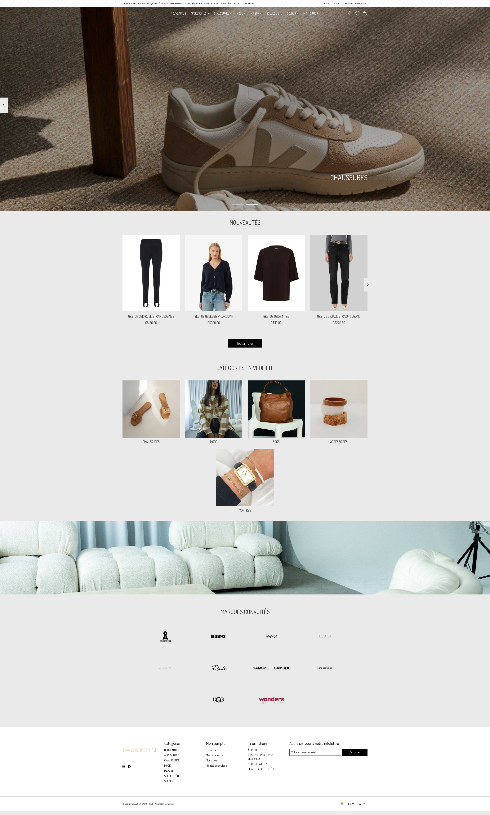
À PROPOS (253, 750)
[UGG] (218, 700)
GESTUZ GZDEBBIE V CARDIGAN (213, 316)
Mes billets (211, 760)
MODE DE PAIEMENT (258, 763)
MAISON (168, 771)
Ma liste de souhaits (216, 765)
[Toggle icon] (350, 13)
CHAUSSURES (151, 442)
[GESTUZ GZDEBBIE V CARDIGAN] (213, 273)
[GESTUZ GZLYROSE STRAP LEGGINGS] (151, 273)
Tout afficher (245, 343)
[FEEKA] (272, 637)
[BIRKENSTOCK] (218, 637)
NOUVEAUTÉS (178, 13)
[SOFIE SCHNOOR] (325, 668)
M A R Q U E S (310, 13)
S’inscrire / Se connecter (355, 3)
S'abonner (354, 752)
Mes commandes (215, 755)
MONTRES (245, 510)
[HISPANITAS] (325, 637)
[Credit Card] (342, 804)
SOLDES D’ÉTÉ (274, 13)
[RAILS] (218, 668)
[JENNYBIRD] (165, 668)
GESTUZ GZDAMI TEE (276, 316)
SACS (276, 442)
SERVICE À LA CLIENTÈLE (261, 769)
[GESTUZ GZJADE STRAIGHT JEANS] (339, 273)
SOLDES (168, 781)
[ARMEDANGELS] (165, 637)
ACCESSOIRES (339, 442)
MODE (213, 442)
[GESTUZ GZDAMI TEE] (276, 273)
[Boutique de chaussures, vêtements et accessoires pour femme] (133, 13)
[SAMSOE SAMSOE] (272, 668)
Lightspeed (170, 803)
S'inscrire (211, 750)
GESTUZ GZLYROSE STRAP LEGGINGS (151, 316)
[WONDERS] (272, 700)
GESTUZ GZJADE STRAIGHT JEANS (338, 316)
